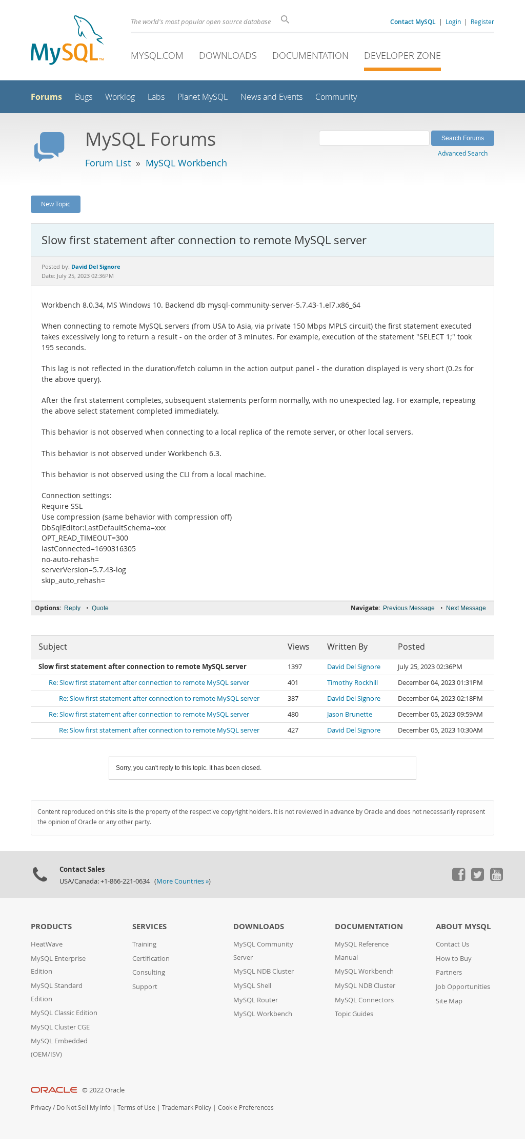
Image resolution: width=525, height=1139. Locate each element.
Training (144, 944)
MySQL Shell (252, 985)
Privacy (41, 1107)
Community (336, 97)
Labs (156, 97)
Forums (46, 96)
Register (482, 21)
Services (149, 926)
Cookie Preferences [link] (246, 1107)
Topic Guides (354, 1013)
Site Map (449, 1001)
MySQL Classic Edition (64, 1012)
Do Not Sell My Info (83, 1107)
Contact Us (452, 944)
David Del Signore (353, 666)
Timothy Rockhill (352, 682)
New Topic (55, 204)
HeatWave (47, 944)
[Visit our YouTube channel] (496, 878)
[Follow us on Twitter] (477, 878)
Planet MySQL (202, 97)
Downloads (228, 55)
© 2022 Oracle (103, 1090)
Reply (72, 608)
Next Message (466, 608)
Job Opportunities (463, 986)
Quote (100, 608)
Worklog (120, 97)
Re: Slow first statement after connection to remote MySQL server (149, 682)
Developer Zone (402, 55)
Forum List (108, 163)
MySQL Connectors (364, 1000)
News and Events (271, 97)
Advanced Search (463, 153)
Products (51, 926)
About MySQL (463, 926)
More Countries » (182, 881)
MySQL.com (157, 55)
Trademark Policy (186, 1107)
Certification (151, 958)
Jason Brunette (349, 714)
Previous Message (409, 608)
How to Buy (454, 958)
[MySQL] (67, 41)
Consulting (148, 972)
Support (144, 986)
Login (453, 21)
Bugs (83, 97)
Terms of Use (136, 1107)
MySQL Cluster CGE (60, 1027)
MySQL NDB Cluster (263, 971)
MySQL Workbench (186, 163)
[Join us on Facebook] (458, 878)
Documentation (310, 55)
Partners (449, 972)
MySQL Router (255, 1000)
